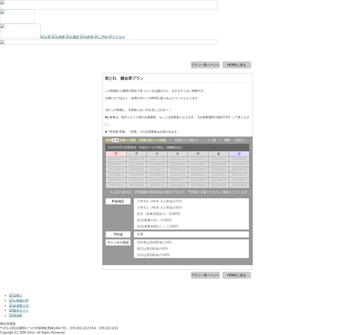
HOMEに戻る (236, 65)
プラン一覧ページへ (205, 65)
